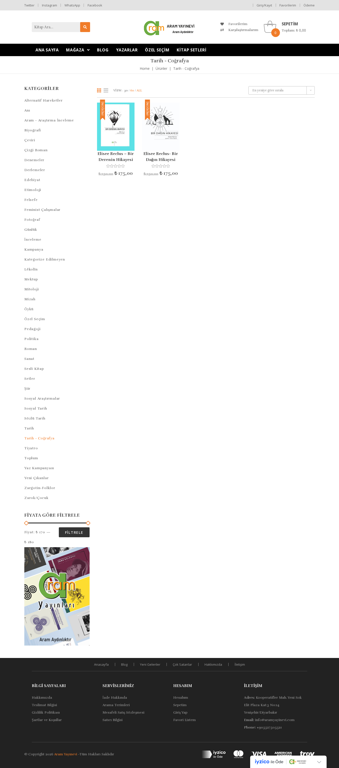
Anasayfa (101, 664)
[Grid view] (99, 90)
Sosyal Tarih (35, 408)
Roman (30, 349)
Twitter (29, 5)
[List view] (105, 90)
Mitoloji (31, 289)
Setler (29, 379)
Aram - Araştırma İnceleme (49, 120)
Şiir (27, 388)
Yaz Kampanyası (39, 468)
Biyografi (32, 130)
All (139, 90)
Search (85, 27)
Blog (124, 664)
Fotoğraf (32, 220)
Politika (31, 339)
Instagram (49, 5)
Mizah (29, 299)
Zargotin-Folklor (39, 488)
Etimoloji (32, 190)
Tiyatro (31, 448)
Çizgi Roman (36, 150)
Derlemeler (34, 170)
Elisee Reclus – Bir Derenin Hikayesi (116, 156)
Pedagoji (32, 329)
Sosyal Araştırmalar (42, 398)
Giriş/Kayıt (264, 5)
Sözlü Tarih (34, 418)
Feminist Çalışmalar (42, 210)
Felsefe (31, 200)
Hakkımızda (213, 664)
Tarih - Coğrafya (39, 438)
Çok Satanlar (182, 664)
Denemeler (34, 160)
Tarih (29, 428)
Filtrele (74, 532)
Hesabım (182, 685)
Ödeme (309, 5)
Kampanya (33, 249)
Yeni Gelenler (150, 664)
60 (132, 90)
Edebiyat (32, 180)
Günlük (30, 230)
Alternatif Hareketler (43, 100)
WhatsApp (72, 5)
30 (126, 90)
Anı (27, 110)
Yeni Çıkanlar (36, 478)
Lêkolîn (31, 269)
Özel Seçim (34, 319)
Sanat (29, 359)
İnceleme (32, 239)
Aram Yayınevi (65, 754)
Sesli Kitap (34, 369)
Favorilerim (287, 5)
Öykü (29, 309)
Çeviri (29, 140)
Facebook (95, 5)
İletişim (240, 664)
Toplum (31, 458)
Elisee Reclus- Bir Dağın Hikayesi (160, 156)
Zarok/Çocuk (36, 498)
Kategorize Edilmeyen (44, 259)
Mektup (31, 279)
